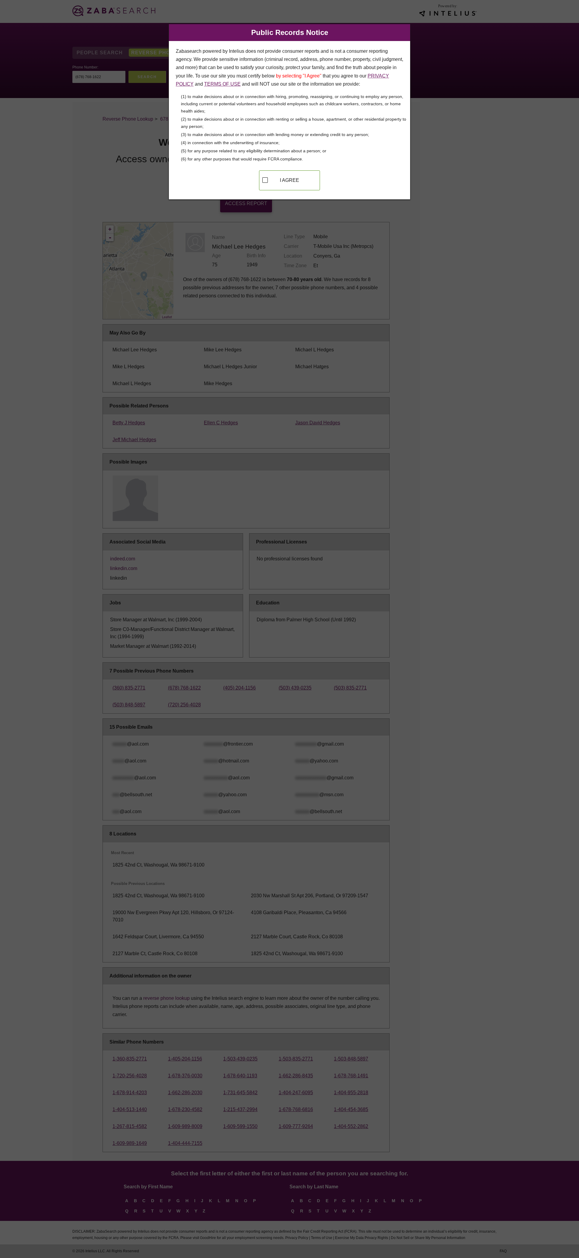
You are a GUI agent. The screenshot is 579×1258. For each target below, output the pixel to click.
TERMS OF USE (222, 84)
